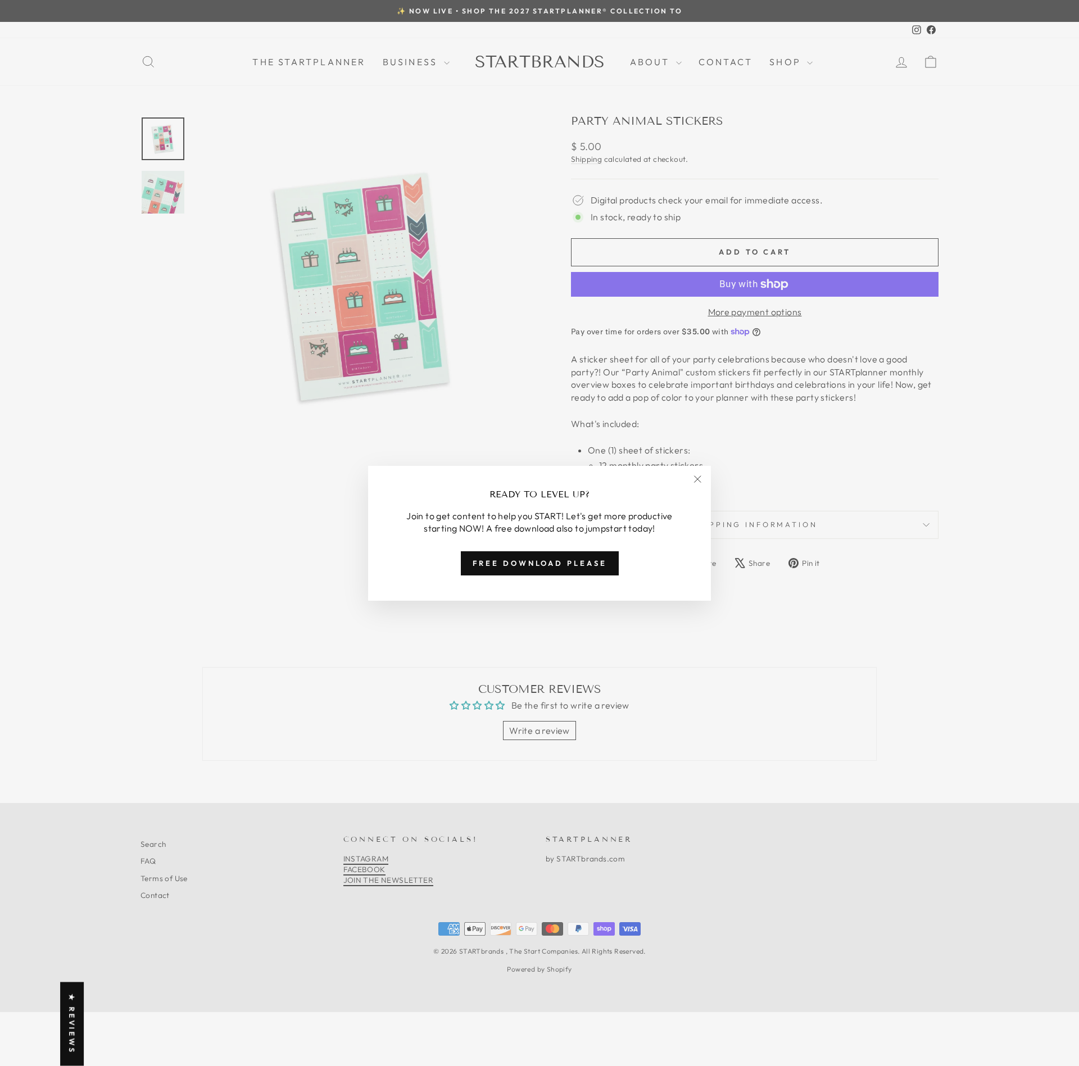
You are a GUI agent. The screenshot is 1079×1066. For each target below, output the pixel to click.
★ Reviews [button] (71, 1024)
